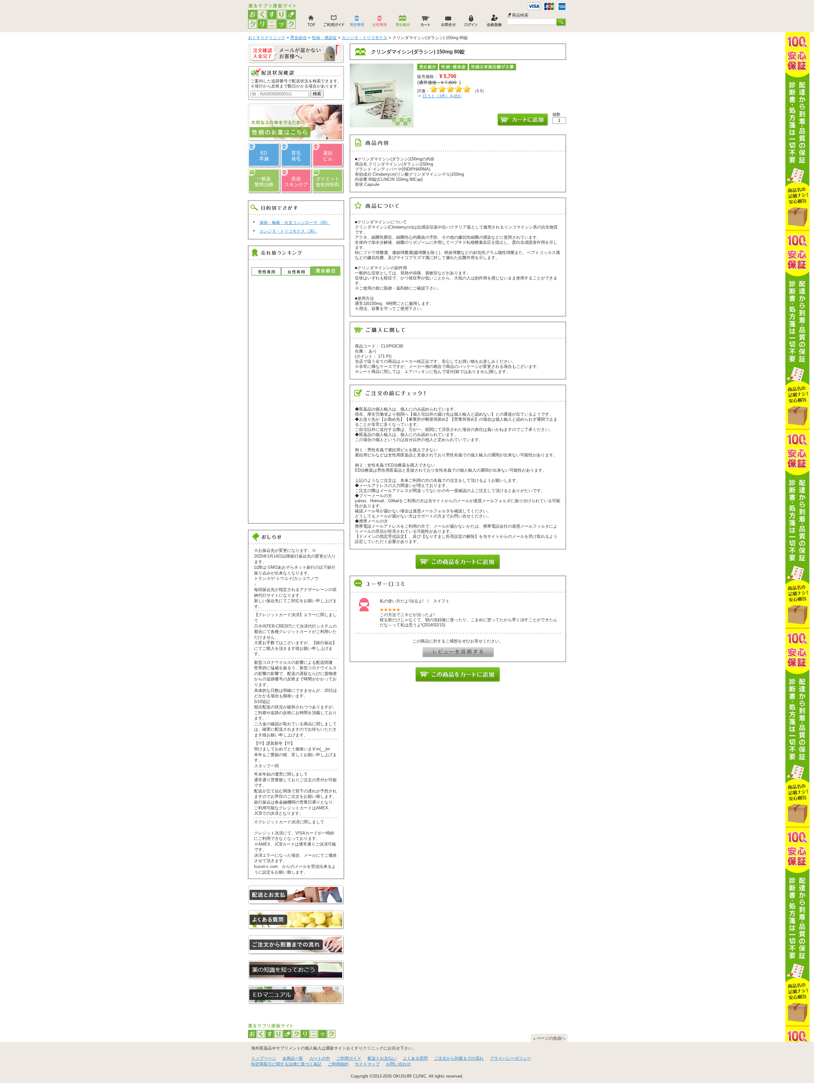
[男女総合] (402, 22)
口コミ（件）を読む (442, 96)
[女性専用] (379, 22)
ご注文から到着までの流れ (459, 1058)
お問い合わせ (398, 1064)
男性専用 (266, 271)
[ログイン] (471, 22)
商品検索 (520, 15)
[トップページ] (311, 22)
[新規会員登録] (494, 22)
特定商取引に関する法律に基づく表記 (286, 1064)
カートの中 (319, 1058)
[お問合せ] (448, 22)
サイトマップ (367, 1064)
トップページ (263, 1058)
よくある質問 (415, 1058)
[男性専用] (356, 22)
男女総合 (325, 270)
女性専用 (296, 271)
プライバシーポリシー (510, 1058)
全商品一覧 (292, 1058)
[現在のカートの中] (425, 22)
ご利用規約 (338, 1064)
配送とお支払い (382, 1058)
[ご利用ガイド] (333, 22)
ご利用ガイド (348, 1058)
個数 (556, 114)
